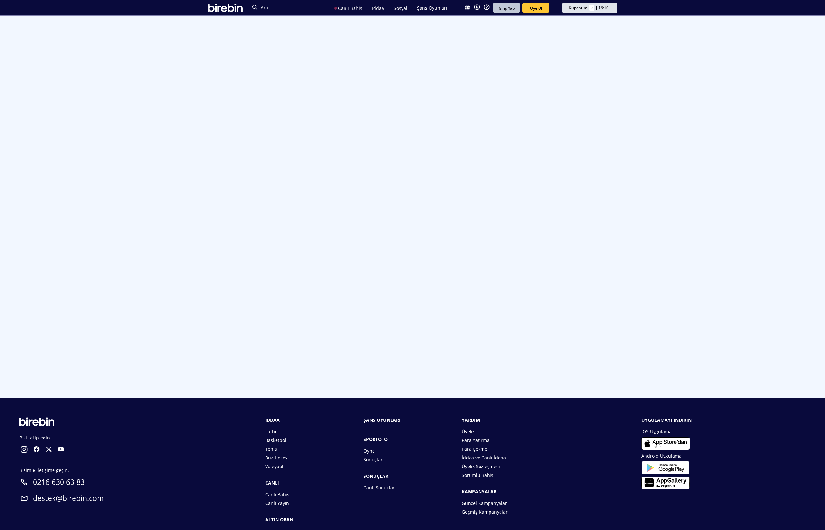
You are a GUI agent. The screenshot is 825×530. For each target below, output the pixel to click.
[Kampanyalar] (467, 8)
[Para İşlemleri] (477, 8)
